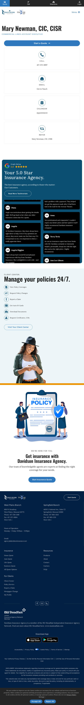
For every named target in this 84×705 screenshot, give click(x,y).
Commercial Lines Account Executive (22, 34)
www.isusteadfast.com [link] (54, 626)
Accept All (36, 701)
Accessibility (19, 649)
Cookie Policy (44, 649)
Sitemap (67, 649)
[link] (33, 640)
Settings (41, 697)
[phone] (47, 603)
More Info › (8, 520)
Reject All (50, 701)
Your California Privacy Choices (14, 659)
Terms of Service (56, 649)
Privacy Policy (29, 649)
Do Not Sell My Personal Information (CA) (40, 659)
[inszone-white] (15, 496)
